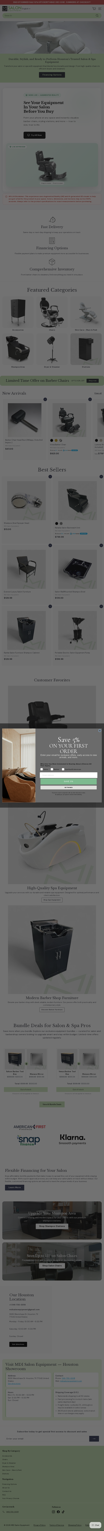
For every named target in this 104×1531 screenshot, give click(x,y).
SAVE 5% (68, 781)
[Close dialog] (100, 730)
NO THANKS (69, 787)
